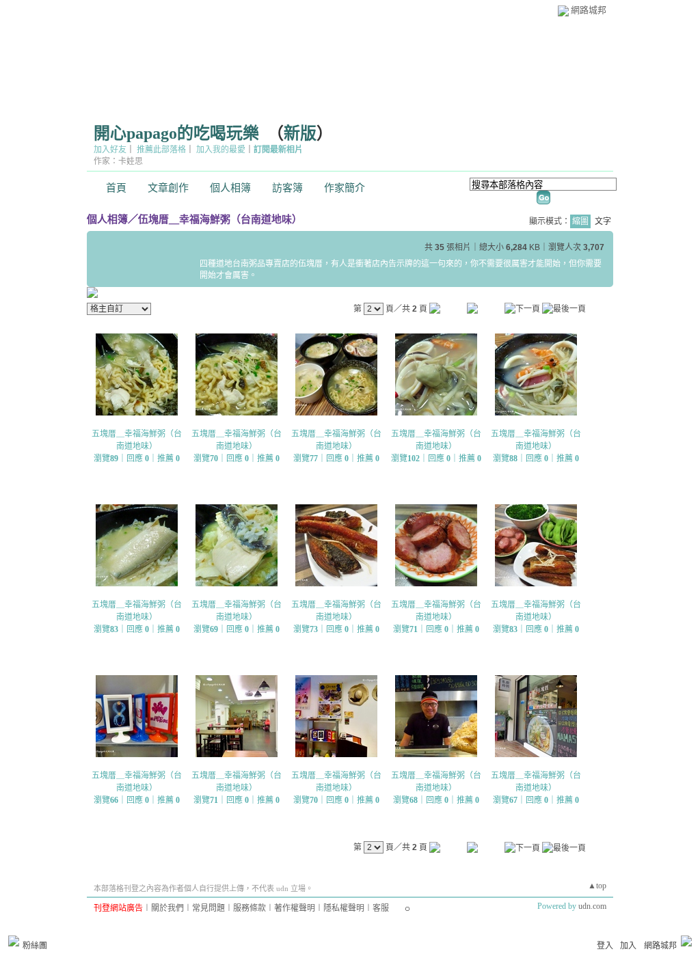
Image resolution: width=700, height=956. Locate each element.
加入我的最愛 (220, 149)
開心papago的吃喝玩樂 (176, 133)
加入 (628, 946)
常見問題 (208, 908)
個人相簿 (230, 187)
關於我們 (167, 908)
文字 (603, 221)
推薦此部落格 (161, 149)
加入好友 (110, 149)
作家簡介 (344, 187)
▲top (597, 885)
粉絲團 (35, 946)
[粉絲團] (13, 940)
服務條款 (249, 908)
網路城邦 (588, 10)
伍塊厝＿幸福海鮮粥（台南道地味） (220, 219)
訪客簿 (287, 187)
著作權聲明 (294, 908)
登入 (605, 946)
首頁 (116, 187)
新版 (300, 133)
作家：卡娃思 (118, 161)
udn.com (592, 906)
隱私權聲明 (343, 908)
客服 (381, 908)
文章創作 (168, 187)
